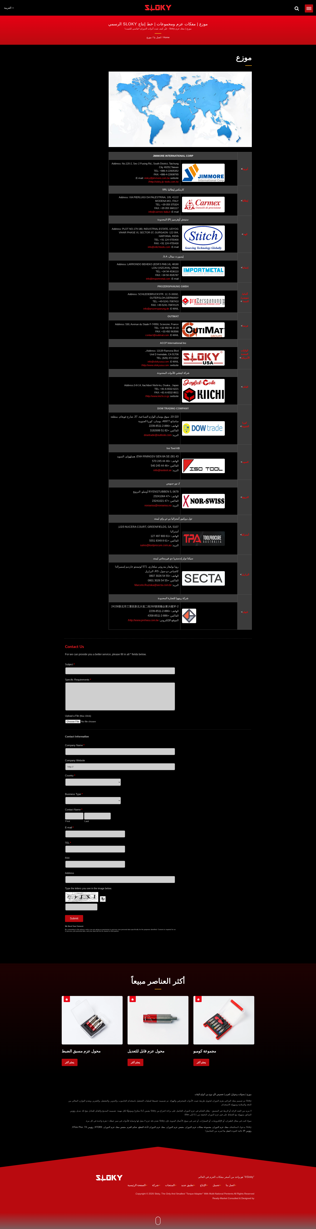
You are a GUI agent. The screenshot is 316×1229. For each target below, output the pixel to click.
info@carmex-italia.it (159, 211)
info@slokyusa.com (158, 361)
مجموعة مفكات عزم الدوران (198, 1127)
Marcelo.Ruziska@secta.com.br (152, 585)
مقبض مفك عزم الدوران (115, 1127)
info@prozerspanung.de (156, 308)
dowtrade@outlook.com (157, 435)
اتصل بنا (157, 37)
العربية (8, 8)
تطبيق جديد (187, 1185)
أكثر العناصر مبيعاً (158, 981)
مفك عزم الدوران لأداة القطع (151, 1127)
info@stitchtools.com (159, 247)
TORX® (98, 1127)
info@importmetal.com (158, 278)
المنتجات (170, 1185)
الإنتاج (203, 1185)
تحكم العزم (132, 1127)
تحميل (216, 1185)
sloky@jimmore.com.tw (157, 178)
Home (166, 37)
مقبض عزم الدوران (175, 1127)
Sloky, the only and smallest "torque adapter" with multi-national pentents (194, 1193)
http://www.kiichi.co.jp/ (157, 396)
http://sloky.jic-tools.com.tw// (163, 181)
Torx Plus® (77, 1127)
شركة (155, 1185)
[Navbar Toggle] (309, 8)
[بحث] (297, 8)
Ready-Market (219, 1198)
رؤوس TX (88, 1127)
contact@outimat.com (157, 335)
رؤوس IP (247, 1131)
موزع (149, 37)
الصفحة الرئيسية (136, 1185)
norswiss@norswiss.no (158, 505)
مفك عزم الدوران (220, 1127)
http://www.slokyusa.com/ (155, 365)
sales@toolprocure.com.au (155, 545)
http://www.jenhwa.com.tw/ (143, 620)
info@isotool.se (162, 470)
